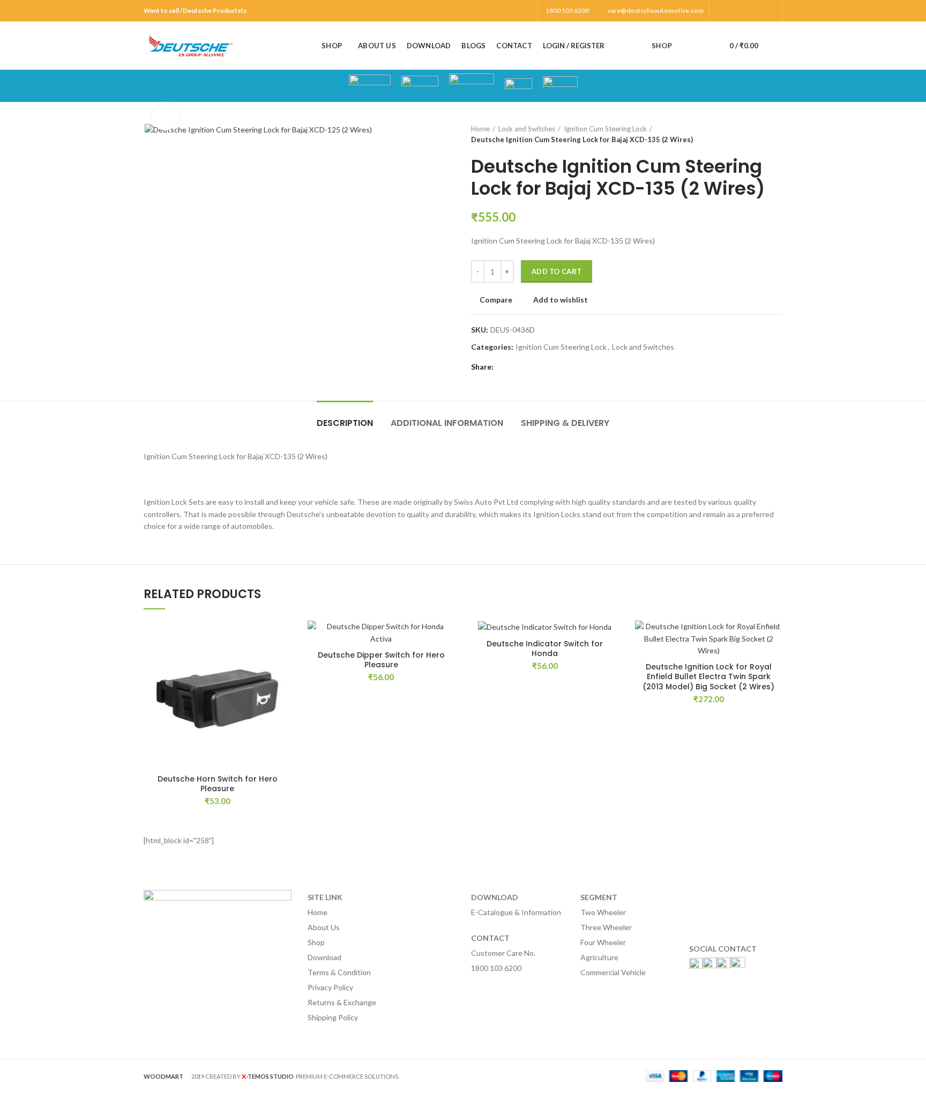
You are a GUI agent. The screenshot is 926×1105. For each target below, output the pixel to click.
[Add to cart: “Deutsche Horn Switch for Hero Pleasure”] (283, 662)
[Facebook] (721, 11)
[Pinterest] (770, 11)
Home (480, 128)
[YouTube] (758, 11)
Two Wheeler (603, 912)
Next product (777, 134)
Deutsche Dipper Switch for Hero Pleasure (381, 659)
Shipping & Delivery (565, 423)
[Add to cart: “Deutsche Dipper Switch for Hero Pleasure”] (447, 662)
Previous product (755, 134)
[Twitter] (733, 11)
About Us (324, 927)
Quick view (283, 686)
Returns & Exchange (342, 1002)
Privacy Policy (330, 987)
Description (345, 423)
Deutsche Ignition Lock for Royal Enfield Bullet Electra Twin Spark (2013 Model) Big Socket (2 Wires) (708, 676)
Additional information (447, 423)
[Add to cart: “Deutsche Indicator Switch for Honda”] (611, 662)
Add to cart (556, 271)
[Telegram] (553, 367)
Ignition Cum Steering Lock (605, 128)
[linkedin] (541, 367)
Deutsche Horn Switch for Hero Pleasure (218, 783)
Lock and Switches (526, 128)
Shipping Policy (333, 1017)
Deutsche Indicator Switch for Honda (545, 648)
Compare (496, 300)
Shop (316, 942)
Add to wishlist (560, 300)
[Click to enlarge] (165, 117)
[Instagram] (746, 11)
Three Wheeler (606, 927)
